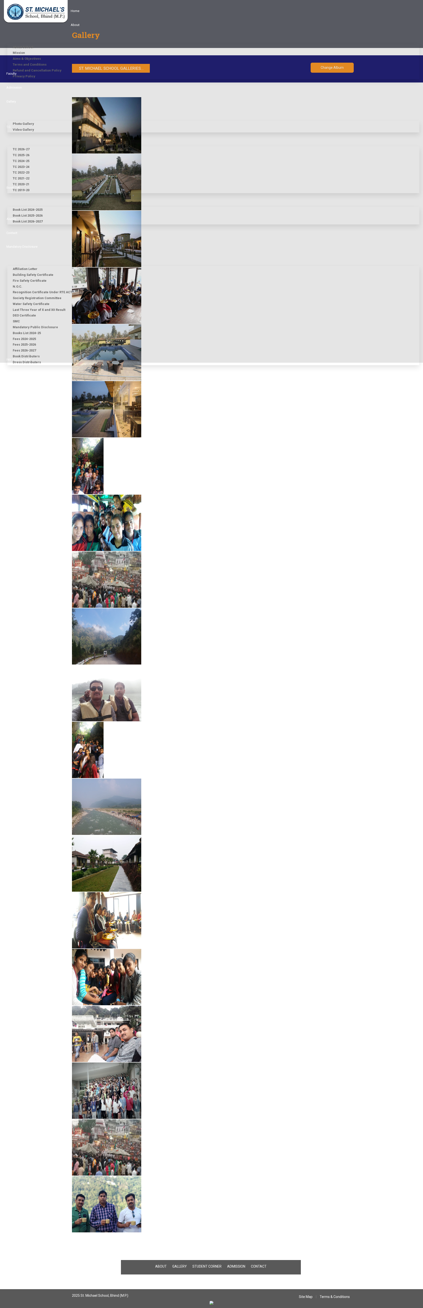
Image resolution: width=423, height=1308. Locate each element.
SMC (16, 321)
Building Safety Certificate (33, 275)
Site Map (306, 1297)
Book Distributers (26, 356)
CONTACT (259, 1266)
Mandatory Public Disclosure (35, 327)
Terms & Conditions (335, 1297)
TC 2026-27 (21, 149)
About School (23, 47)
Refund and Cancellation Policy (37, 70)
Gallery (11, 101)
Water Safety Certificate (31, 304)
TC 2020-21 (21, 184)
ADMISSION (236, 1266)
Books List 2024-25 (27, 333)
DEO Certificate (24, 315)
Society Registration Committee (37, 298)
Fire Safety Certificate (30, 280)
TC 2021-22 (21, 178)
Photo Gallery (23, 124)
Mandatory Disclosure (21, 246)
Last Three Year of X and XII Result (39, 310)
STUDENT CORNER (207, 1266)
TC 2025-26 (21, 155)
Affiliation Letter (25, 269)
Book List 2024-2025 (28, 209)
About (75, 25)
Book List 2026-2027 (28, 221)
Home (75, 11)
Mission (19, 53)
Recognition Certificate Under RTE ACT (42, 292)
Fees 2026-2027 (24, 350)
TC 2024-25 (21, 161)
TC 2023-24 (21, 167)
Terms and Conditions (30, 64)
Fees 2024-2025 (24, 339)
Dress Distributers (27, 362)
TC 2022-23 (21, 172)
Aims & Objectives (27, 58)
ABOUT (161, 1266)
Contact (11, 233)
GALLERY (179, 1266)
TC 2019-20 (21, 190)
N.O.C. (17, 286)
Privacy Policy (24, 76)
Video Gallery (23, 129)
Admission (14, 87)
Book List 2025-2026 (28, 215)
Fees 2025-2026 (24, 344)
